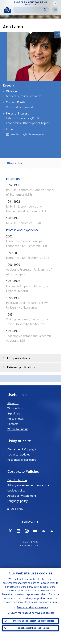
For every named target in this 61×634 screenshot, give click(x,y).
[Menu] (55, 10)
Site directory (17, 509)
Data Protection (17, 480)
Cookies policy (16, 490)
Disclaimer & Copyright (21, 449)
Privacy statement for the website (28, 485)
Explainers (13, 413)
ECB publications (18, 358)
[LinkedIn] (18, 530)
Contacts (12, 424)
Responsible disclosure (21, 460)
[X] (10, 530)
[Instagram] (26, 530)
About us (13, 403)
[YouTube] (35, 530)
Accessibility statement (21, 496)
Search (45, 9)
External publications (21, 367)
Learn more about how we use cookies (32, 613)
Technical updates (18, 454)
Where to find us (17, 429)
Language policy (17, 501)
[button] (55, 3)
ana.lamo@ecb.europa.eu (28, 134)
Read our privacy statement (32, 607)
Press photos (15, 419)
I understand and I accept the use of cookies (33, 621)
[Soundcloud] (43, 530)
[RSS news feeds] (51, 530)
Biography (14, 163)
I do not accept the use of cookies (33, 628)
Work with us (15, 408)
